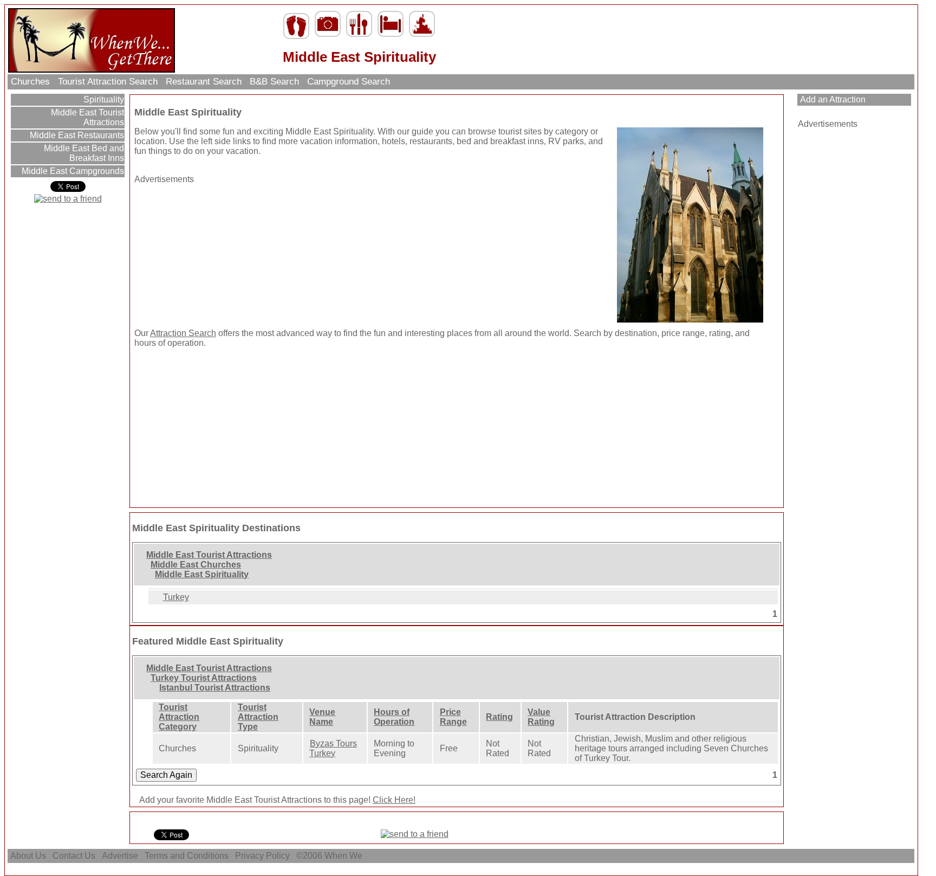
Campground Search (348, 81)
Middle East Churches (196, 564)
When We (344, 855)
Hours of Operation (394, 716)
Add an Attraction (832, 99)
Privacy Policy (262, 855)
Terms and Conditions (186, 855)
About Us (28, 855)
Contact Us (74, 855)
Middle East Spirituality (202, 574)
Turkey (176, 597)
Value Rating (541, 716)
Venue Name (322, 716)
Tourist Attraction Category (179, 717)
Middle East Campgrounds (72, 171)
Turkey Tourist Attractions (204, 677)
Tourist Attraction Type (258, 717)
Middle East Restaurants (76, 135)
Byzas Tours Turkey (333, 748)
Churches (30, 81)
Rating (499, 717)
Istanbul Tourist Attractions (214, 687)
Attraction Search (183, 333)
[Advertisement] (202, 252)
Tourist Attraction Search (107, 81)
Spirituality (102, 99)
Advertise (120, 855)
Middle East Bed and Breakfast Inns (83, 153)
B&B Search (274, 81)
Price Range (453, 716)
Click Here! (394, 799)
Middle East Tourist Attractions (86, 117)
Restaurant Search (203, 81)
